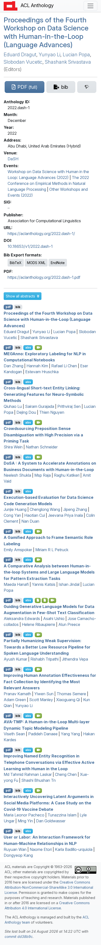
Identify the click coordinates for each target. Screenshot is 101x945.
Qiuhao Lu (13, 406)
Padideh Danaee (43, 733)
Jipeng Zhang (75, 509)
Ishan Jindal (69, 584)
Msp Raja (42, 475)
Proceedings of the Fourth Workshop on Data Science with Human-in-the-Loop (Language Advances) (46, 32)
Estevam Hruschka (42, 371)
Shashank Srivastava (68, 62)
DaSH (13, 158)
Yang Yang (70, 733)
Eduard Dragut (20, 55)
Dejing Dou (26, 412)
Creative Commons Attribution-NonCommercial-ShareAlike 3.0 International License (49, 887)
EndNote (58, 263)
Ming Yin (25, 820)
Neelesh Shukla (17, 475)
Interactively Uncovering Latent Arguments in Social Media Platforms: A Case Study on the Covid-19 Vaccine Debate (49, 803)
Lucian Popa (76, 55)
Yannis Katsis (43, 584)
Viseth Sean (14, 733)
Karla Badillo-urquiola (73, 849)
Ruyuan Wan (15, 849)
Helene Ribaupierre (38, 624)
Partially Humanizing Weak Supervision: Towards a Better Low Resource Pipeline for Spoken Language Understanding (47, 647)
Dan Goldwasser (50, 820)
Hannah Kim (37, 365)
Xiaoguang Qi (68, 699)
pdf (8, 307)
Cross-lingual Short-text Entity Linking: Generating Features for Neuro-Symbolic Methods (44, 394)
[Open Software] (38, 600)
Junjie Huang (15, 509)
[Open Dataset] (45, 600)
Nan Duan (30, 521)
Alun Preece (69, 624)
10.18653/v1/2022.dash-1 (30, 246)
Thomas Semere (71, 693)
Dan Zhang (13, 365)
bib (17, 307)
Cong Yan (12, 515)
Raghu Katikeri (66, 475)
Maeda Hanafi (16, 584)
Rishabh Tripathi (44, 659)
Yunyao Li (49, 55)
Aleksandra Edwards (22, 618)
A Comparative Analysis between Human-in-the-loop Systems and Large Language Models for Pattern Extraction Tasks (49, 572)
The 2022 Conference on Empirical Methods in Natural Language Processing (48, 183)
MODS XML (36, 263)
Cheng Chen (66, 774)
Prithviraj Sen (69, 406)
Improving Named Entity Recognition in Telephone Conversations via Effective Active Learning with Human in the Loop (49, 762)
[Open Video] (38, 347)
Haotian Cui (34, 515)
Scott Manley (41, 699)
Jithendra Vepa (75, 659)
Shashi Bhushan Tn (38, 780)
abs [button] (28, 347)
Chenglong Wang (45, 509)
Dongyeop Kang (18, 855)
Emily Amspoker (18, 549)
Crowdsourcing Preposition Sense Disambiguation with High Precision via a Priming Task (43, 434)
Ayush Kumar (15, 659)
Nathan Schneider (42, 446)
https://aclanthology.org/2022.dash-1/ (41, 233)
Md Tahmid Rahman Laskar (28, 774)
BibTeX (16, 263)
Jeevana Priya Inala (65, 515)
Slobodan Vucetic (23, 62)
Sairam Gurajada (39, 406)
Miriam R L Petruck (51, 549)
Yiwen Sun (43, 693)
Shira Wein (13, 446)
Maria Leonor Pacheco (24, 814)
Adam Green (15, 699)
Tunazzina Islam (62, 814)
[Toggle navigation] (90, 6)
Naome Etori (41, 849)
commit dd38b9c (19, 936)
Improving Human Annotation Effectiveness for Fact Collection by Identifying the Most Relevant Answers (50, 681)
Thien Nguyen (51, 412)
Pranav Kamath (17, 693)
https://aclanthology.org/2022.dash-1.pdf (44, 277)
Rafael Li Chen (64, 365)
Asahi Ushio (53, 618)
